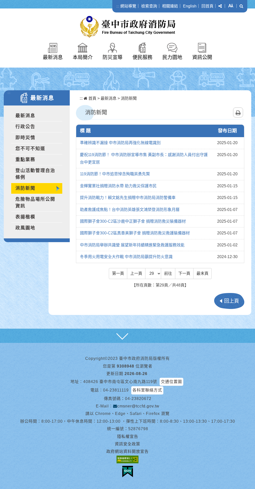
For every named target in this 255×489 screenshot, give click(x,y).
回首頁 (207, 6)
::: (117, 6)
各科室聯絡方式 (147, 390)
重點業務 (25, 159)
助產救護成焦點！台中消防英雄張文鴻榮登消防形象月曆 (130, 209)
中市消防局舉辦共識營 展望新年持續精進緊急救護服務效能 (132, 245)
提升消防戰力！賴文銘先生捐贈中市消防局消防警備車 (128, 198)
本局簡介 (83, 57)
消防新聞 (25, 188)
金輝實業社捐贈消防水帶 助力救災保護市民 (118, 186)
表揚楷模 (25, 216)
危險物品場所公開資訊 (35, 202)
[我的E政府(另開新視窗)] (127, 471)
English (189, 6)
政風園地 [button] (25, 227)
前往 (168, 273)
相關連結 (170, 6)
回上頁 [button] (231, 301)
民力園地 (172, 57)
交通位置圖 (171, 382)
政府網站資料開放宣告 (127, 451)
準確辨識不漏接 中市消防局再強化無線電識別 (120, 143)
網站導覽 (128, 6)
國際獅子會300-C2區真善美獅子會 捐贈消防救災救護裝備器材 (135, 233)
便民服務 (142, 57)
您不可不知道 (30, 148)
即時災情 (25, 137)
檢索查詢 (149, 6)
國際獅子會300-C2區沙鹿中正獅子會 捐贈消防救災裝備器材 (133, 221)
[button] (220, 6)
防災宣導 (113, 57)
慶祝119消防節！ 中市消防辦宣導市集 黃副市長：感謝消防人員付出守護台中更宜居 (144, 158)
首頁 (91, 98)
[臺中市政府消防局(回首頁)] (127, 27)
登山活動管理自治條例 (35, 174)
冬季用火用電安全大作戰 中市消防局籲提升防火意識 (126, 257)
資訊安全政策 (127, 444)
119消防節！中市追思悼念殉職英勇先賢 (115, 174)
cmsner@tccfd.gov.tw (138, 406)
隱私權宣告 (127, 436)
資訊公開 (202, 57)
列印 (238, 112)
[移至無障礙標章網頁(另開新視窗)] (127, 459)
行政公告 (25, 126)
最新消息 (53, 57)
